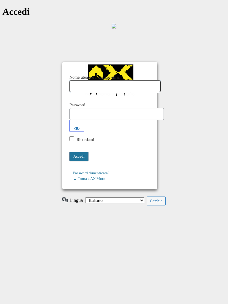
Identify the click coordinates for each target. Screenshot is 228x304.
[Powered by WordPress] (114, 26)
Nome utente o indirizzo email (95, 77)
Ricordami (85, 139)
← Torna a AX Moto (89, 178)
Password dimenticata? (91, 173)
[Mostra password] (76, 126)
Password (77, 105)
